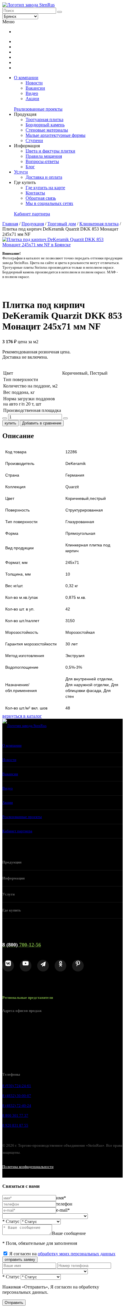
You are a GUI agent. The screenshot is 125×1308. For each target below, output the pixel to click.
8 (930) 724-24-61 (16, 1086)
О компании (26, 77)
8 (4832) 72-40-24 (16, 1105)
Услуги (21, 171)
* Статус (10, 1221)
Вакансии (35, 88)
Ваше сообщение (69, 1233)
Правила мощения (44, 156)
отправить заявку (20, 1259)
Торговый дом (61, 223)
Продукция (33, 223)
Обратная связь (41, 198)
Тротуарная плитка (44, 119)
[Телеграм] (43, 965)
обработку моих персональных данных (76, 1253)
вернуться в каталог (22, 716)
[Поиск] (59, 12)
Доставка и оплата (44, 177)
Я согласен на (62, 1253)
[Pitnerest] (78, 965)
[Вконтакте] (8, 965)
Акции (32, 98)
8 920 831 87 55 (15, 1125)
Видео (32, 93)
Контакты (35, 192)
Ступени (34, 140)
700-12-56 (21, 945)
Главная (10, 223)
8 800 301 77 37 (15, 1115)
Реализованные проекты (38, 109)
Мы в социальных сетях (49, 203)
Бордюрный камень (45, 124)
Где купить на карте (45, 187)
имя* (61, 1197)
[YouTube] (25, 965)
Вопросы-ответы (42, 161)
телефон (64, 1203)
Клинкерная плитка (99, 223)
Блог (30, 166)
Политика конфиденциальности (27, 1166)
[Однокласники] (60, 965)
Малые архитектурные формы (55, 135)
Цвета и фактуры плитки (50, 150)
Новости (34, 82)
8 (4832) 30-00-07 (16, 1095)
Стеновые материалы (47, 130)
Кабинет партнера (32, 213)
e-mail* (63, 1210)
